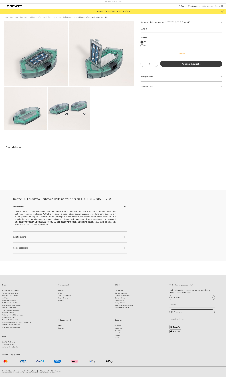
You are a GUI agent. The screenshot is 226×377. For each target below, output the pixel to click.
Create (4, 285)
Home (6, 17)
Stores (4, 336)
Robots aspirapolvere (9, 300)
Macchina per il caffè (9, 307)
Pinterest (118, 330)
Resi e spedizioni (20, 248)
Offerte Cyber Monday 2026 (11, 325)
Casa (11, 17)
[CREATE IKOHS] (14, 6)
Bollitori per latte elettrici (10, 290)
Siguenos (118, 320)
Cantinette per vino (8, 317)
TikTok (117, 338)
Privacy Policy (31, 371)
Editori (117, 285)
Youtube (117, 335)
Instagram (118, 328)
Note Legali (21, 371)
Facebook (118, 325)
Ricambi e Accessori (38, 17)
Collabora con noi (64, 320)
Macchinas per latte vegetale (11, 305)
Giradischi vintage (8, 312)
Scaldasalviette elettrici (10, 303)
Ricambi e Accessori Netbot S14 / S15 (93, 17)
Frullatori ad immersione (10, 293)
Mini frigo (5, 298)
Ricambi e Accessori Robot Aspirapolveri (63, 17)
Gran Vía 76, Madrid (8, 342)
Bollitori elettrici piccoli (10, 320)
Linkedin (118, 333)
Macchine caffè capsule (10, 295)
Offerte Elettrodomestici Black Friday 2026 (16, 322)
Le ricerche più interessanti (11, 327)
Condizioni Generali (8, 371)
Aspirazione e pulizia (22, 17)
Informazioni (18, 206)
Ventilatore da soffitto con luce (12, 315)
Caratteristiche (19, 237)
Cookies (58, 371)
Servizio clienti (63, 285)
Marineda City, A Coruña (10, 347)
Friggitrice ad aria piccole (10, 310)
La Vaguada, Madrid (8, 344)
